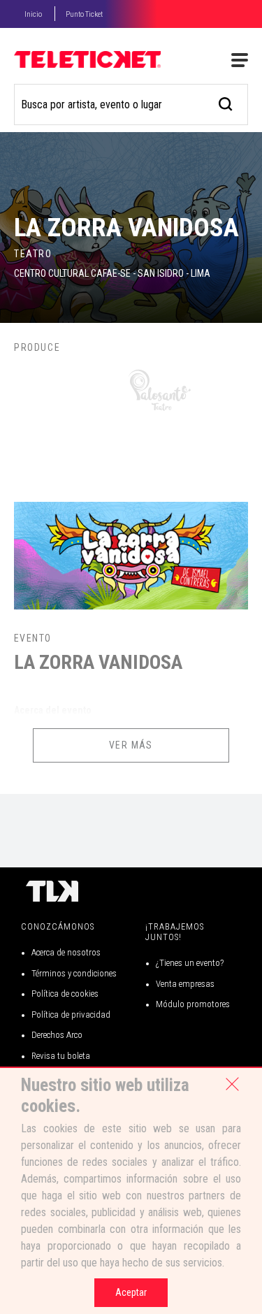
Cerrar (232, 1084)
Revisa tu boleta (60, 1056)
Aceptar (131, 1292)
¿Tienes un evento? (190, 963)
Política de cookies (65, 993)
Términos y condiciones (74, 973)
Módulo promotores (193, 1004)
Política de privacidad (70, 1014)
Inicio (33, 14)
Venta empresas (185, 984)
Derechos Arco (56, 1035)
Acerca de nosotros (66, 952)
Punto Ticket (84, 14)
